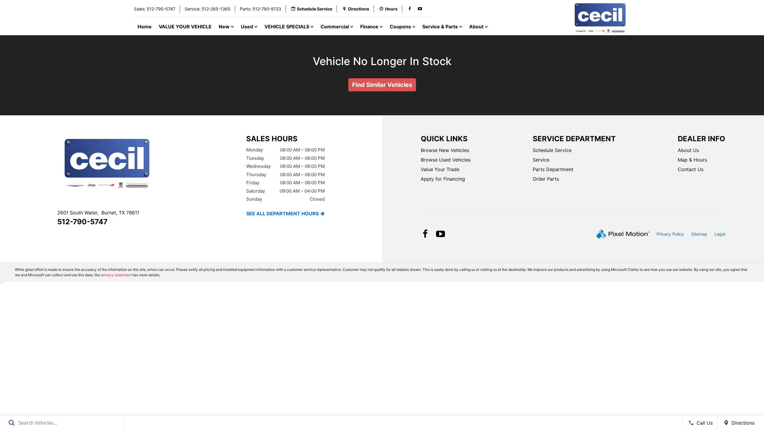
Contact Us (690, 169)
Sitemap (699, 233)
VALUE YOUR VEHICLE (185, 27)
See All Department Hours (282, 213)
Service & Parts (440, 27)
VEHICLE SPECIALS (287, 27)
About (477, 27)
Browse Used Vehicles (446, 160)
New (225, 27)
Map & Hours (692, 160)
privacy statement (116, 275)
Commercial (335, 27)
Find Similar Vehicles (382, 84)
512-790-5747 (82, 222)
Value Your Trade (440, 169)
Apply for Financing (443, 179)
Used (247, 27)
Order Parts (546, 179)
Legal (719, 233)
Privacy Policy (670, 233)
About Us (688, 150)
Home (145, 27)
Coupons (401, 27)
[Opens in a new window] (409, 9)
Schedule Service (552, 150)
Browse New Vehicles (445, 150)
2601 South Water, (98, 213)
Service (541, 160)
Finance (370, 27)
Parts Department (553, 169)
